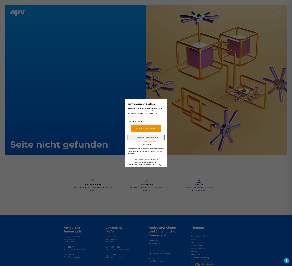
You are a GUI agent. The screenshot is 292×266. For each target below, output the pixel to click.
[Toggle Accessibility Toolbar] (287, 261)
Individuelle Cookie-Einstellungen (146, 142)
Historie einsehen (146, 144)
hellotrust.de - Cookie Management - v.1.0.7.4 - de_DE (146, 165)
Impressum (153, 162)
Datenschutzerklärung (142, 162)
